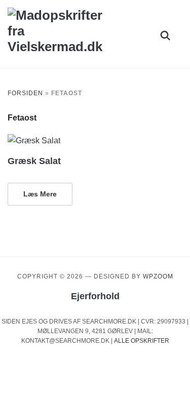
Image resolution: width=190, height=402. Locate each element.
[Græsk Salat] (34, 140)
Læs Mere (40, 194)
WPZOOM (158, 276)
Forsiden (25, 93)
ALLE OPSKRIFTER (141, 340)
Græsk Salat (34, 161)
